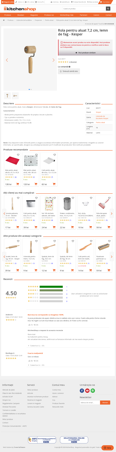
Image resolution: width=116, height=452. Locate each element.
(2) (34, 177)
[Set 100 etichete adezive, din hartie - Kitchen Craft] (49, 203)
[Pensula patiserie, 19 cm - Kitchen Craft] (12, 203)
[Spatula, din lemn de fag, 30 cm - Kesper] (67, 247)
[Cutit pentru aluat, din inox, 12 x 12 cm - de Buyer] (49, 160)
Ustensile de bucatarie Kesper (102, 117)
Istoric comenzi (58, 393)
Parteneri (83, 15)
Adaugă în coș (17, 183)
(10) (89, 220)
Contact (109, 15)
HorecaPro (40, 2)
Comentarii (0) (37, 346)
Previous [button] (4, 213)
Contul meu (56, 390)
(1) (70, 220)
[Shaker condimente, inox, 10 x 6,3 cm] (67, 203)
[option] (12, 169)
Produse (7, 15)
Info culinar (30, 2)
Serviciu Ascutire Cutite (35, 407)
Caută (108, 9)
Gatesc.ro (20, 2)
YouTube (87, 390)
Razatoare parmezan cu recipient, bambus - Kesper (103, 259)
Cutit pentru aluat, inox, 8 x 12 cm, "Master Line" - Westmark (30, 216)
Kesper (98, 112)
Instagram (93, 390)
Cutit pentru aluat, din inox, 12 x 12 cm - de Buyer (49, 172)
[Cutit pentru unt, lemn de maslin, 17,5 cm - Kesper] (85, 247)
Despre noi (6, 400)
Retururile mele (57, 407)
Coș (53, 400)
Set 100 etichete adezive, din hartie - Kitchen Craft (49, 215)
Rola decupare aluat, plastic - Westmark (101, 215)
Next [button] (112, 213)
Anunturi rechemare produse (37, 397)
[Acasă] (4, 20)
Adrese (54, 397)
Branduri (20, 15)
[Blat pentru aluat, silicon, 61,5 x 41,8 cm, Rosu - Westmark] (12, 160)
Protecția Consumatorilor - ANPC (14, 426)
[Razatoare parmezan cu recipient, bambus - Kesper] (103, 247)
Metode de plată (8, 390)
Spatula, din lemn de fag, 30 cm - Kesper (66, 258)
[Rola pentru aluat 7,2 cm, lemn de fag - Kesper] (30, 59)
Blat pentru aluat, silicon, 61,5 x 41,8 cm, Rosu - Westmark (12, 173)
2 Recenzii (73, 62)
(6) (34, 220)
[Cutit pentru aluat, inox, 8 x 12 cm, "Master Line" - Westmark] (30, 203)
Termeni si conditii (9, 410)
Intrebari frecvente (9, 407)
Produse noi (49, 15)
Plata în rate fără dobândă (12, 393)
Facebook (82, 390)
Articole (30, 393)
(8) (52, 220)
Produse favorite (58, 403)
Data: (8, 317)
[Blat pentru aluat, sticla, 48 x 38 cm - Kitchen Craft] (30, 160)
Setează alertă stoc (70, 71)
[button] (7, 60)
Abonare (105, 402)
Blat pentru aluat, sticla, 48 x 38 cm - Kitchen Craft (30, 172)
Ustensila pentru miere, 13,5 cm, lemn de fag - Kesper (29, 259)
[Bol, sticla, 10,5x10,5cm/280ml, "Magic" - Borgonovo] (85, 203)
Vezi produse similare (87, 53)
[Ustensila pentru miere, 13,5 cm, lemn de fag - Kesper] (30, 247)
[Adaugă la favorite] (18, 155)
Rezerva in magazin (34, 400)
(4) (15, 177)
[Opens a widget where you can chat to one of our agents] (107, 448)
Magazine (34, 15)
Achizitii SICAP (7, 397)
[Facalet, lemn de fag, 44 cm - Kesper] (12, 247)
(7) (52, 177)
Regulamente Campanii (10, 403)
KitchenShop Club (66, 15)
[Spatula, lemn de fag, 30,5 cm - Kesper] (49, 247)
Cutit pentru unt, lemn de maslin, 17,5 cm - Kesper (84, 258)
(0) (52, 263)
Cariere (96, 15)
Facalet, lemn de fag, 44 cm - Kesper (12, 257)
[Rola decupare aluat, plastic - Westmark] (103, 203)
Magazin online (9, 2)
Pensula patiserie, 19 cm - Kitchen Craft (11, 215)
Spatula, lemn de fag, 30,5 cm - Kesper (48, 258)
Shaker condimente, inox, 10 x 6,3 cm (67, 214)
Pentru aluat (100, 122)
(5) (107, 220)
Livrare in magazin (34, 403)
